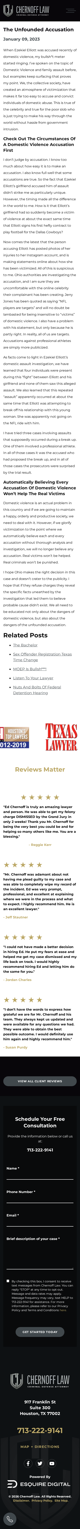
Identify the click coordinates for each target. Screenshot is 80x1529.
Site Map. (62, 1500)
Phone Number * (21, 1192)
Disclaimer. (21, 1500)
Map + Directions (40, 1447)
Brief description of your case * (33, 1239)
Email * (13, 1215)
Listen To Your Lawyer (33, 678)
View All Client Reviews (40, 1081)
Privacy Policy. (42, 1500)
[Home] (26, 11)
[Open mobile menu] (70, 10)
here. (63, 1310)
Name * (13, 1168)
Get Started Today (40, 1332)
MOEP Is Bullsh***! (30, 669)
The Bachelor (25, 645)
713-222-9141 (40, 1150)
